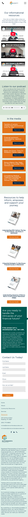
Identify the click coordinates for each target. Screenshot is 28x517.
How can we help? (7, 385)
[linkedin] (14, 432)
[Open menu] (25, 3)
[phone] (17, 432)
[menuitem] (14, 402)
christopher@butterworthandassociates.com (12, 428)
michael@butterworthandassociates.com (11, 425)
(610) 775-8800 (5, 422)
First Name (5, 361)
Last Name (5, 367)
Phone (4, 379)
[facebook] (11, 432)
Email (4, 373)
